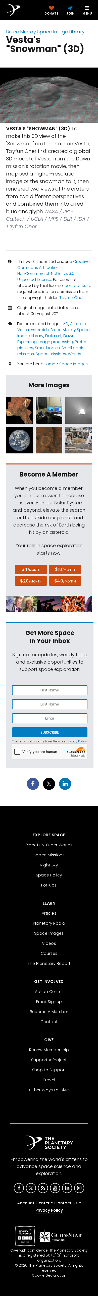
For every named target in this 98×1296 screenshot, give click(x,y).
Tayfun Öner (71, 298)
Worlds (74, 354)
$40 (65, 581)
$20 (30, 581)
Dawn (69, 336)
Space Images (73, 364)
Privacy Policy (77, 741)
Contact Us (66, 1203)
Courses (49, 953)
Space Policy (49, 875)
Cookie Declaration (49, 1275)
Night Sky (49, 865)
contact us (75, 285)
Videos (49, 943)
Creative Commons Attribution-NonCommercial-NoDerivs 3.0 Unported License (53, 270)
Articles (49, 913)
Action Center (49, 991)
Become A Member (49, 1012)
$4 (31, 569)
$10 (65, 569)
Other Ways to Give (49, 1090)
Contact (49, 1022)
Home (49, 364)
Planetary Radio (49, 923)
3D (65, 324)
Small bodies (47, 348)
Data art (53, 336)
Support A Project (49, 1060)
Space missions (51, 354)
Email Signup (49, 1002)
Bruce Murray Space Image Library (45, 32)
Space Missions (49, 855)
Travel (49, 1080)
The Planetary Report (49, 963)
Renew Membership (49, 1050)
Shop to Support (49, 1070)
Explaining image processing (45, 342)
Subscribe (49, 732)
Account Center (33, 1203)
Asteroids (40, 330)
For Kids (49, 885)
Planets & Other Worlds (49, 845)
